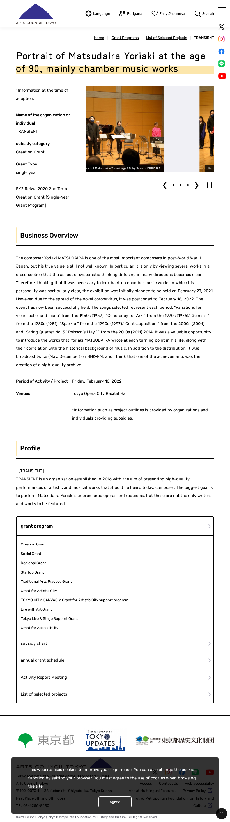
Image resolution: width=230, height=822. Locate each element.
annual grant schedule (42, 660)
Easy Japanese (172, 13)
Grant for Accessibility (39, 628)
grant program (37, 526)
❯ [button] (196, 185)
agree (115, 802)
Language (101, 13)
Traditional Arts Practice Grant (46, 581)
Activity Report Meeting (44, 677)
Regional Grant (33, 563)
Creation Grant (33, 544)
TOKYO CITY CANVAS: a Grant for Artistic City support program (74, 600)
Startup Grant (32, 572)
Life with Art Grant (36, 609)
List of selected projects (44, 694)
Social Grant (31, 554)
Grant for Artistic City (39, 591)
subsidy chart (34, 643)
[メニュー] (222, 10)
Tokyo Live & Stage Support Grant (49, 618)
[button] (173, 185)
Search (208, 13)
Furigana (134, 13)
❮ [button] (165, 185)
